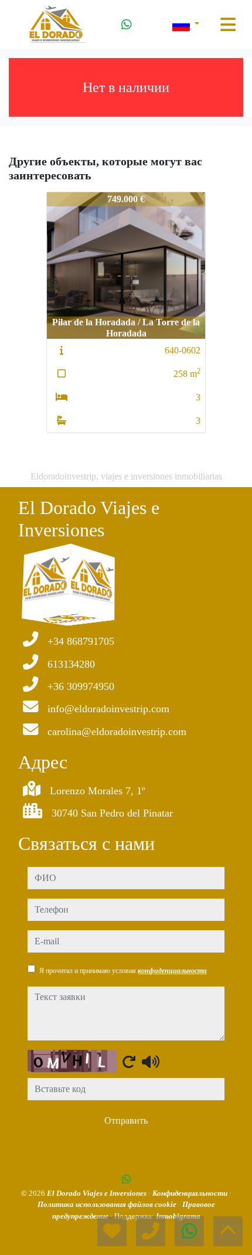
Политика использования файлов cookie (108, 1204)
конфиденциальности (172, 971)
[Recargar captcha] (129, 1061)
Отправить (126, 1120)
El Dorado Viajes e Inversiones (97, 1193)
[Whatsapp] (126, 24)
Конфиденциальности (190, 1193)
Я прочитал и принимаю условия (123, 971)
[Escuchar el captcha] (150, 1061)
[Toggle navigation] (228, 24)
